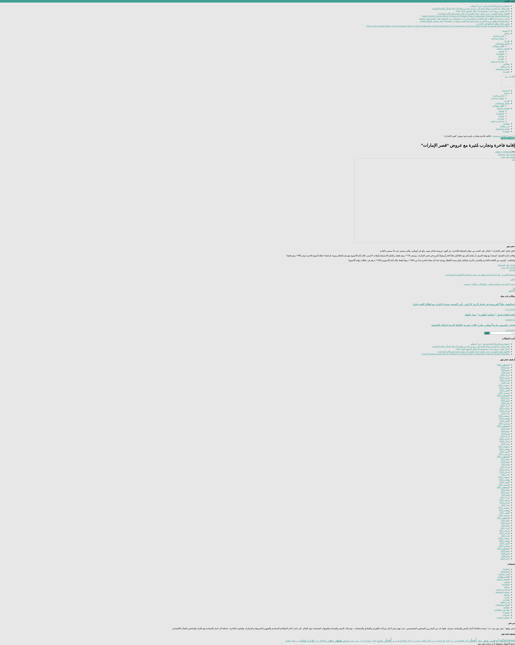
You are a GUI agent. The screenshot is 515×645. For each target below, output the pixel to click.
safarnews (507, 640)
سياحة (507, 33)
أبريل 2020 (505, 558)
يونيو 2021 (505, 523)
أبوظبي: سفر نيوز (488, 640)
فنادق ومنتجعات (502, 43)
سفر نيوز (335, 640)
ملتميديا (506, 71)
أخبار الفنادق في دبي (402, 640)
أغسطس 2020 (503, 548)
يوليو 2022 (505, 490)
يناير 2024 (505, 444)
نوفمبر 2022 (504, 479)
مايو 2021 (505, 525)
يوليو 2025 (505, 398)
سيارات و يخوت (497, 61)
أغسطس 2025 (503, 395)
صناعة (501, 56)
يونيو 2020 (505, 553)
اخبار (361, 641)
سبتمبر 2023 (504, 454)
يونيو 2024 (505, 431)
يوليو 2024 (505, 428)
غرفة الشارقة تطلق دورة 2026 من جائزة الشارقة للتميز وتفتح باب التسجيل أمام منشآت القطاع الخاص (465, 21)
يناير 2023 (505, 474)
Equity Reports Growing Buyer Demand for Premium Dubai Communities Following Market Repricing (466, 16)
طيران (507, 41)
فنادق (303, 640)
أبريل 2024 (505, 436)
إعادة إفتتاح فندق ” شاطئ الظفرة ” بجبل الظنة (490, 314)
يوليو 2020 (505, 551)
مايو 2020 (505, 556)
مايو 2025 (505, 403)
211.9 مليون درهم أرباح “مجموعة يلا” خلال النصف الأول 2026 (483, 11)
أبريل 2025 (505, 406)
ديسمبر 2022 (504, 477)
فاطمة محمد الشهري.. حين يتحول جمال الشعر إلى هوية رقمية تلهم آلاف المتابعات (474, 13)
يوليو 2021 (505, 520)
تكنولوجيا (500, 54)
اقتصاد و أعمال (503, 49)
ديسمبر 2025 (504, 385)
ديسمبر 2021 (504, 507)
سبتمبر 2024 (504, 423)
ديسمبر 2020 (504, 538)
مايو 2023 (505, 464)
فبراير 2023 (505, 472)
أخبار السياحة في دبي (441, 641)
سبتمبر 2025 (504, 393)
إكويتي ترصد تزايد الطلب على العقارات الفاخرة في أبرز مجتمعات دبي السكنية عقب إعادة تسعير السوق (464, 18)
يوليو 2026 (505, 367)
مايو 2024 (505, 434)
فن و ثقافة (505, 66)
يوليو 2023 (505, 459)
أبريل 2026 (505, 375)
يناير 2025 (505, 413)
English (506, 569)
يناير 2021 (505, 536)
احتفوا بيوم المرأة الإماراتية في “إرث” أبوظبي (490, 6)
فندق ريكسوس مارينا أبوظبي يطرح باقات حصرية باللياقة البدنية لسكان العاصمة (473, 325)
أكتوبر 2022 (505, 482)
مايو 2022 (505, 495)
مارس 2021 (504, 530)
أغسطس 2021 (503, 518)
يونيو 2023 (505, 462)
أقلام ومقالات (498, 46)
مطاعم (506, 64)
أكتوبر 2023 (505, 451)
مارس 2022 (504, 500)
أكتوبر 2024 (505, 421)
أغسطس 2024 (503, 426)
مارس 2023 (504, 469)
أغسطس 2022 (503, 487)
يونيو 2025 (505, 400)
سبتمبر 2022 (504, 485)
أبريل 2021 (505, 528)
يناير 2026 (505, 383)
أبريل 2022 (505, 497)
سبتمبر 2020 (504, 546)
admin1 (498, 152)
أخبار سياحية (498, 36)
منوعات (506, 615)
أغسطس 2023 (503, 456)
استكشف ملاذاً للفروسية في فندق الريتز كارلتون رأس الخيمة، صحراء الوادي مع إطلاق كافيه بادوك (464, 304)
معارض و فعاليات (502, 610)
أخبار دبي (384, 640)
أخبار (473, 640)
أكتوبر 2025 (505, 390)
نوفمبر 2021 (504, 510)
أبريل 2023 (505, 467)
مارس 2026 (504, 377)
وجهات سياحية (497, 38)
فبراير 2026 (505, 380)
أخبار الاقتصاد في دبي (459, 641)
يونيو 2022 (505, 492)
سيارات (317, 641)
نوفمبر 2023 (504, 449)
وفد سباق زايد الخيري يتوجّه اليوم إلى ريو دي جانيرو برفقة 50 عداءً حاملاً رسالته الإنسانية (471, 8)
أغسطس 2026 (503, 365)
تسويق (501, 51)
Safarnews (505, 572)
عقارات (501, 59)
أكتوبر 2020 (505, 543)
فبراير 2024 (505, 441)
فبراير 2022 (505, 502)
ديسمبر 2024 (504, 416)
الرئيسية (506, 31)
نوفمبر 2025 (504, 388)
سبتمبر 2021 (504, 515)
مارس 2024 (504, 439)
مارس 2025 (504, 408)
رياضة (507, 587)
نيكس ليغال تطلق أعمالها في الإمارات (493, 24)
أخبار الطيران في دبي (421, 641)
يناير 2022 (505, 505)
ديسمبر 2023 (504, 446)
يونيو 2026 (505, 370)
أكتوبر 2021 (505, 513)
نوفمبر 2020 (504, 541)
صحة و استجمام (503, 69)
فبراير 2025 (505, 411)
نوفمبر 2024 (504, 418)
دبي (345, 640)
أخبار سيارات (369, 640)
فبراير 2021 (505, 533)
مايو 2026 (505, 372)
